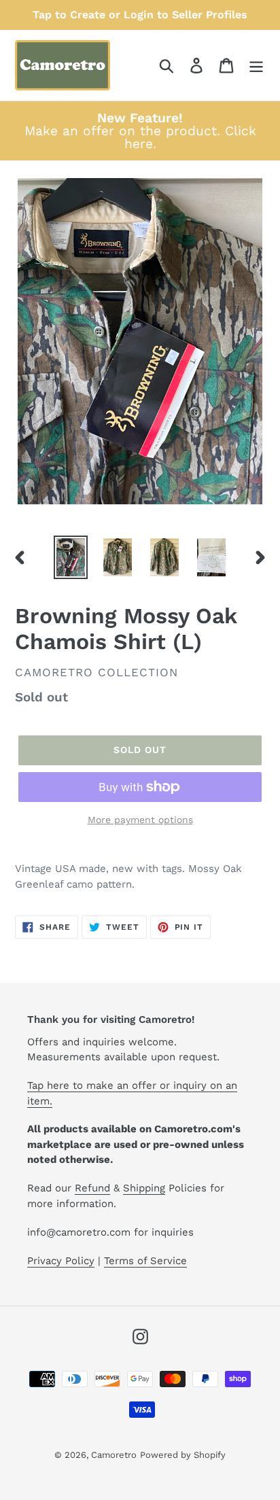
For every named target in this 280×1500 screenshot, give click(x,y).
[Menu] (256, 65)
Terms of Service (145, 1261)
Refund (92, 1188)
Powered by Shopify (183, 1455)
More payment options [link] (140, 819)
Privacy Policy (60, 1261)
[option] (71, 557)
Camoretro (114, 1455)
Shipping (144, 1188)
